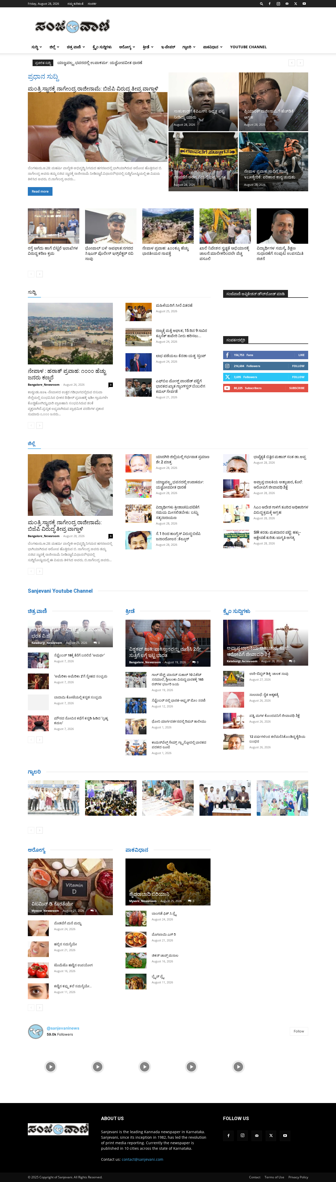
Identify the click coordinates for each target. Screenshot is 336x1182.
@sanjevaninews (63, 1028)
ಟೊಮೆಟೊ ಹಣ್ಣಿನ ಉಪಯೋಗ (73, 965)
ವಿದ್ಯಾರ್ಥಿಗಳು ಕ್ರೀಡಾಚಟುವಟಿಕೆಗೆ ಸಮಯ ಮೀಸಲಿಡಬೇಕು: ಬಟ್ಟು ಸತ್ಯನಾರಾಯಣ (115, 62)
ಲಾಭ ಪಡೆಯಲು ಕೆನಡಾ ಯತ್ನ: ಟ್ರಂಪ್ (181, 356)
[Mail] (287, 3)
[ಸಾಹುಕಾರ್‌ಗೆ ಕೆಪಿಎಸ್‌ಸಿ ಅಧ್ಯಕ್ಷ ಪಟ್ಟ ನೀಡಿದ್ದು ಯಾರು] (203, 101)
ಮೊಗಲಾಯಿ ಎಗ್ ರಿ (164, 934)
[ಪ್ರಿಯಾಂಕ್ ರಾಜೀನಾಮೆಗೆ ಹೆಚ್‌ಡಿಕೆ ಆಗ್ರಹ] (273, 101)
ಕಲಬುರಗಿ (110, 444)
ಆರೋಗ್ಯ (125, 46)
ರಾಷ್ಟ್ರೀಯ (169, 292)
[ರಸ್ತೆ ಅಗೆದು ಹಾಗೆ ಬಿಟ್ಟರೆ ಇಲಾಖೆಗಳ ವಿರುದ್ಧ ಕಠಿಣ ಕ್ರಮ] (53, 226)
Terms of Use (274, 1177)
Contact (254, 1177)
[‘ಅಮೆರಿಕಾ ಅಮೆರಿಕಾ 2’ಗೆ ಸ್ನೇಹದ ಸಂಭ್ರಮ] (38, 681)
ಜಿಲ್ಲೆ (52, 46)
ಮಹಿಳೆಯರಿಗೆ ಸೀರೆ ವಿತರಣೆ (174, 305)
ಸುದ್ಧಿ (35, 46)
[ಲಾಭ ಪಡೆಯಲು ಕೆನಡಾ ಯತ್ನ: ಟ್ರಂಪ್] (138, 362)
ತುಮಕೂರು (205, 444)
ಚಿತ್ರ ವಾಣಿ (74, 46)
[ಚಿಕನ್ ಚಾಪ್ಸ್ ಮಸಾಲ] (135, 960)
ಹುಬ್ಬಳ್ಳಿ (93, 444)
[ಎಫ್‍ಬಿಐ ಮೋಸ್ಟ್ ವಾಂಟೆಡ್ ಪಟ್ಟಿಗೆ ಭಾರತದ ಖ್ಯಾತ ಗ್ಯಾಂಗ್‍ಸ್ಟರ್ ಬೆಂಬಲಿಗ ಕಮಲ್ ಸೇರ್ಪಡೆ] (138, 387)
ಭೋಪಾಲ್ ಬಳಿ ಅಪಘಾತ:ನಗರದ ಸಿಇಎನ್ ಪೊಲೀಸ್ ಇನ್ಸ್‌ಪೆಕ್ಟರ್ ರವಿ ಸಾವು (109, 253)
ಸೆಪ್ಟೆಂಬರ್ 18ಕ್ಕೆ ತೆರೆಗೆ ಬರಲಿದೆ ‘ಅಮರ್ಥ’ (79, 655)
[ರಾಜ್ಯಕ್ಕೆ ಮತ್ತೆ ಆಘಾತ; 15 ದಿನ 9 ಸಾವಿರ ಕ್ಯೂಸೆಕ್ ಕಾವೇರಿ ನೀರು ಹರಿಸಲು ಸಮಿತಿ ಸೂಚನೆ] (138, 337)
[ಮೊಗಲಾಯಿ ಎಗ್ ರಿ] (135, 939)
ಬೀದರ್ (281, 444)
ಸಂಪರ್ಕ (92, 4)
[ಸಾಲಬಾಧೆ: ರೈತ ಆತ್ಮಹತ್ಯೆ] (233, 700)
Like (301, 355)
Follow (298, 366)
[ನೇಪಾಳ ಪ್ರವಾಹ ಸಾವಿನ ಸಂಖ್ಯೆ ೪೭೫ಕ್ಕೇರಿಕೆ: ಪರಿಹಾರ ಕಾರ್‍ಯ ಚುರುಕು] (273, 161)
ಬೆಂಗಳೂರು (54, 444)
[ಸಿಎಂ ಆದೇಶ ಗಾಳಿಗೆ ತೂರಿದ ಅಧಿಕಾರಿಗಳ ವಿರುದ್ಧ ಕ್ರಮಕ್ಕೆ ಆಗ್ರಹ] (236, 514)
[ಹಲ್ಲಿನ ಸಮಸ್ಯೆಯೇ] (38, 949)
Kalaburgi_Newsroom (47, 643)
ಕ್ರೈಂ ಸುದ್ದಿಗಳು (102, 46)
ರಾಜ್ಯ (185, 292)
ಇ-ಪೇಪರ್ (168, 46)
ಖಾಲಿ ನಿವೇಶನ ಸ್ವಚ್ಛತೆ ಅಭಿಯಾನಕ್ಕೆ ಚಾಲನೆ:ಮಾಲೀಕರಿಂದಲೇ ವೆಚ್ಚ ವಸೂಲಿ (224, 253)
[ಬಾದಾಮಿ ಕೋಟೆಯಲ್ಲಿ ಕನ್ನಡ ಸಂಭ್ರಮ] (38, 702)
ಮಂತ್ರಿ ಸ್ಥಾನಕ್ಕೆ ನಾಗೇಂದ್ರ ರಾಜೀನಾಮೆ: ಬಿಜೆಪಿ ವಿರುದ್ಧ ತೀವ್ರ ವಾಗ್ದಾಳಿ (93, 89)
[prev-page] (31, 274)
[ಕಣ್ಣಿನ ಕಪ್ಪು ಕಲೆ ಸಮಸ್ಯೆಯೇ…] (38, 991)
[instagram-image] (51, 1066)
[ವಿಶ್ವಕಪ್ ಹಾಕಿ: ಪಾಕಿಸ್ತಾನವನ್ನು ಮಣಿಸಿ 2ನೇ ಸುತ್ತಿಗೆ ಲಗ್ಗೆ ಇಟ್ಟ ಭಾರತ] (168, 643)
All (128, 292)
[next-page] (39, 274)
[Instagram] (278, 3)
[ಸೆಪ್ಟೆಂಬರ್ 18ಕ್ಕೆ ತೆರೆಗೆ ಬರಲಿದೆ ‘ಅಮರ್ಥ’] (38, 660)
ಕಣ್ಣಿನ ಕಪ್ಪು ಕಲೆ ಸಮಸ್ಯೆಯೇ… (73, 986)
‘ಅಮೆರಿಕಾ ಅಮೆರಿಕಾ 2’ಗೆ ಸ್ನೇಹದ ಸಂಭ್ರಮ (80, 676)
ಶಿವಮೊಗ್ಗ (224, 444)
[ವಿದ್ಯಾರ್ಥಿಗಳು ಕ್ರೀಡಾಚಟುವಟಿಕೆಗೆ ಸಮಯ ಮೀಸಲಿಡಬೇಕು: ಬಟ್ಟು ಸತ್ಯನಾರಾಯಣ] (138, 514)
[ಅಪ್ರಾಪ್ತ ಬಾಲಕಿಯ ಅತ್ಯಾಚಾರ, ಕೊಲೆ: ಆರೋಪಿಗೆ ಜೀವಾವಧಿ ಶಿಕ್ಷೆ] (236, 488)
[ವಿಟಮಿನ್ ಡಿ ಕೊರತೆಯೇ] (70, 886)
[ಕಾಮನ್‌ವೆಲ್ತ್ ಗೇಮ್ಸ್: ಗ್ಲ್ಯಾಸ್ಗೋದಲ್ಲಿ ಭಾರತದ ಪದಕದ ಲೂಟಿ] (135, 747)
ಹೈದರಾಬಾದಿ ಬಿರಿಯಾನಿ (149, 894)
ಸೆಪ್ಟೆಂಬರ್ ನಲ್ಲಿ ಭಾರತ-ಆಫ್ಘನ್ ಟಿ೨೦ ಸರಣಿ (179, 700)
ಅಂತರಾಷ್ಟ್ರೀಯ (146, 292)
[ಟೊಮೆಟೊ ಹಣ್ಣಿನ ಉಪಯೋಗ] (38, 970)
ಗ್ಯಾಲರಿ (186, 46)
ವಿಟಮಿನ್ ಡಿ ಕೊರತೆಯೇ (52, 904)
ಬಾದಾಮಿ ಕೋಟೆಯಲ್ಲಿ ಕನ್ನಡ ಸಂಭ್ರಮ (78, 697)
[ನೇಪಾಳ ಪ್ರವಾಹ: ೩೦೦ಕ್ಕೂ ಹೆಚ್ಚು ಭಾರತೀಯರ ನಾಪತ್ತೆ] (168, 226)
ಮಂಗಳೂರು (74, 444)
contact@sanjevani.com (142, 1159)
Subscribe (296, 388)
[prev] (291, 63)
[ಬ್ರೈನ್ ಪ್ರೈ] (135, 981)
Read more (40, 191)
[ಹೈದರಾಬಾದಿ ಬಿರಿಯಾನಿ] (168, 881)
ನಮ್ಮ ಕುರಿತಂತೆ (75, 4)
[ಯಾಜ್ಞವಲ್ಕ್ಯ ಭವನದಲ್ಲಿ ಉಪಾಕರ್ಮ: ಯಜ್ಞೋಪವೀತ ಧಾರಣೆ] (138, 488)
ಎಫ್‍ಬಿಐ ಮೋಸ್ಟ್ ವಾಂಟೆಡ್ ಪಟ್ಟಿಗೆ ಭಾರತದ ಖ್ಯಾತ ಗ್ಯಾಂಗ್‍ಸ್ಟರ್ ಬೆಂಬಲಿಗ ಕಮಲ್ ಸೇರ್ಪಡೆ (180, 386)
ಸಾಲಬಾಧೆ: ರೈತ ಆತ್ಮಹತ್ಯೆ (264, 695)
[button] (262, 4)
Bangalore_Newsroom (44, 384)
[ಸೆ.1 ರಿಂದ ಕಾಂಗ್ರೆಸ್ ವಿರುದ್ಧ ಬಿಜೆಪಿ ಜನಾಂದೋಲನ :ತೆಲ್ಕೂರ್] (138, 540)
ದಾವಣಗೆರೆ (184, 444)
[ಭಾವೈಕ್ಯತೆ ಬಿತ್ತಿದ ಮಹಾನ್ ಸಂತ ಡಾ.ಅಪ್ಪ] (236, 463)
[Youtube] (304, 3)
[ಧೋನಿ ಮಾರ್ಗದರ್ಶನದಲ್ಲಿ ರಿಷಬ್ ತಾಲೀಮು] (135, 726)
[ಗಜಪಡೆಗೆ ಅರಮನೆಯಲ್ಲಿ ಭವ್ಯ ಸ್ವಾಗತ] (203, 161)
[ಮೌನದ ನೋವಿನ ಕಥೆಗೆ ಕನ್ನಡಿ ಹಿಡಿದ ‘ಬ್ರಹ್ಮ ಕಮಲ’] (38, 723)
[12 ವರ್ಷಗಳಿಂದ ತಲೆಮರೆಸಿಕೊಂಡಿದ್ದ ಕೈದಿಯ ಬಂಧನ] (233, 742)
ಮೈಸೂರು (165, 444)
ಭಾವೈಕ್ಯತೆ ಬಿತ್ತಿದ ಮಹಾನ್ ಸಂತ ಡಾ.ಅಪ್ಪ (280, 457)
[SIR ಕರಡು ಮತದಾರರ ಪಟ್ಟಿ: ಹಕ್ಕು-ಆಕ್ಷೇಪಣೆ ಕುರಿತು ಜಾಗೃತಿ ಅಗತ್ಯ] (236, 539)
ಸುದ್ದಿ (32, 292)
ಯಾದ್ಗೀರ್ (264, 444)
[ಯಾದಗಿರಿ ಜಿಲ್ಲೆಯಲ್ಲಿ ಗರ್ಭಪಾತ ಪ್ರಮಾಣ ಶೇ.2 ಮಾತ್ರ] (138, 463)
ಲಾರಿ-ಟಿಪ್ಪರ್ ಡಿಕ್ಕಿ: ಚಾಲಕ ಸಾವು (268, 674)
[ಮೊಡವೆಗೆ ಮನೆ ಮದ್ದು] (38, 928)
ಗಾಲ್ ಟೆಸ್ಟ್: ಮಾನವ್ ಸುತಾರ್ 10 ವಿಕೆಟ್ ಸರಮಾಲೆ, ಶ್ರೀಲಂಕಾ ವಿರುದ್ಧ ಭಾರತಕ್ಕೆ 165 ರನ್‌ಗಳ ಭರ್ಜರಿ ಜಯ (177, 679)
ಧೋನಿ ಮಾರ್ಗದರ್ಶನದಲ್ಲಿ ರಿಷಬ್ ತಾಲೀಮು (179, 721)
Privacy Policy (298, 1177)
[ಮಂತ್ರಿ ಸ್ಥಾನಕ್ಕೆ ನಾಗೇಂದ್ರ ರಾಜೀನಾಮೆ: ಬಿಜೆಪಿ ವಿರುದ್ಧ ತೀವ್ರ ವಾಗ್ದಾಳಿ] (97, 127)
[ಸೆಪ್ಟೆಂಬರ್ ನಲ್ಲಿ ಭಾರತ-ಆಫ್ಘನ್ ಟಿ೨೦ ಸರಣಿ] (135, 705)
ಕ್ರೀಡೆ (146, 46)
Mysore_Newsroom (45, 911)
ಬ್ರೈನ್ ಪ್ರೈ (158, 976)
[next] (300, 63)
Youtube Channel (248, 46)
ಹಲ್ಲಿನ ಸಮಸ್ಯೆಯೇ (65, 944)
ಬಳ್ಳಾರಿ (126, 444)
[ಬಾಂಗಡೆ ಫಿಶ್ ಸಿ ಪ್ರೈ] (135, 918)
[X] (296, 3)
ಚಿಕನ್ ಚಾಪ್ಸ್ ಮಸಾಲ (165, 955)
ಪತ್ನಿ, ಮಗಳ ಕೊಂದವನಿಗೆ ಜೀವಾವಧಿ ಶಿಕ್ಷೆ (274, 716)
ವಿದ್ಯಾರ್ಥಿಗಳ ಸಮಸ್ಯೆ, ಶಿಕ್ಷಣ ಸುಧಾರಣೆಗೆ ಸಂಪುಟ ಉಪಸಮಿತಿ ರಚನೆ (280, 253)
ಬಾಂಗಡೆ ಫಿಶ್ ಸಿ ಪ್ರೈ (164, 913)
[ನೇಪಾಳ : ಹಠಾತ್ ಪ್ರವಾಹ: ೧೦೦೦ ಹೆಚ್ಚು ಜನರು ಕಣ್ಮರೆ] (70, 333)
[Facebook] (270, 3)
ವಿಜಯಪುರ (243, 444)
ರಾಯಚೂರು (145, 444)
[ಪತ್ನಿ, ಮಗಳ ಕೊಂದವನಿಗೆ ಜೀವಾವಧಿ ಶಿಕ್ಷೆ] (233, 721)
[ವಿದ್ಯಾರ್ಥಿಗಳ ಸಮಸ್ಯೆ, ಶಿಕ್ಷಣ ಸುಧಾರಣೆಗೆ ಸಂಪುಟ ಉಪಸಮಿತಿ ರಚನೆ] (282, 226)
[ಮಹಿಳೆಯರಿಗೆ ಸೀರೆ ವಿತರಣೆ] (138, 312)
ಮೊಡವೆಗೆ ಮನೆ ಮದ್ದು (67, 923)
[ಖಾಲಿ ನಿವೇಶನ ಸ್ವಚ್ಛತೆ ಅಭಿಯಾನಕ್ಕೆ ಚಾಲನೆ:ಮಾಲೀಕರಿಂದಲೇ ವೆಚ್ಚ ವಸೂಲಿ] (225, 226)
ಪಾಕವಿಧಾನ (210, 46)
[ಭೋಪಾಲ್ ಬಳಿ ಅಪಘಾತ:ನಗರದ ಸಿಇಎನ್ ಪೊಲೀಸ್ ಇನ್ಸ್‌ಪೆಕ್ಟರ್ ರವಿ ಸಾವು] (110, 226)
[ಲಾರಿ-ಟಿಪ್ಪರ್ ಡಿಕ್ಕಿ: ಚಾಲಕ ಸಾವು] (233, 679)
